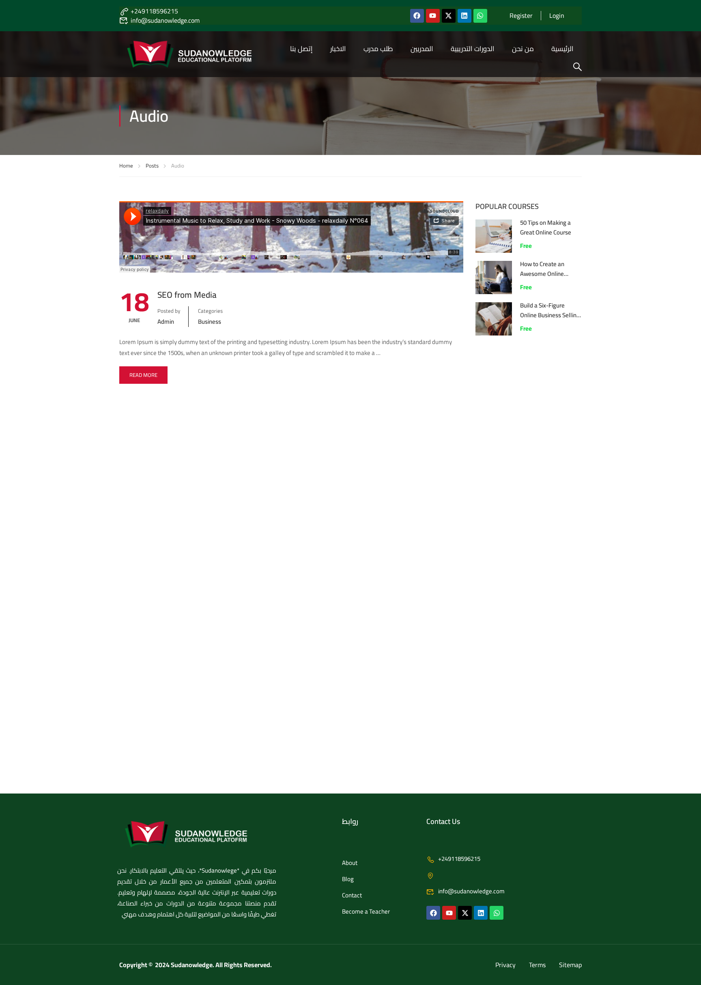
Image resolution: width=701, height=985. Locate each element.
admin (165, 321)
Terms (537, 965)
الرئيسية (562, 48)
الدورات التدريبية (473, 48)
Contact (352, 895)
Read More (143, 375)
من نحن (523, 48)
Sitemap (570, 965)
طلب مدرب (378, 48)
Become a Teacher (366, 911)
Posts (152, 165)
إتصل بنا (301, 48)
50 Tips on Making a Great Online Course (545, 227)
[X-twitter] (449, 16)
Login (556, 15)
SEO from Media (187, 295)
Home (126, 165)
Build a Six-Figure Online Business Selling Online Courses (550, 315)
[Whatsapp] (480, 16)
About (349, 863)
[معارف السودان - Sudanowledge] (200, 54)
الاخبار (338, 48)
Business (209, 321)
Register (521, 15)
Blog (348, 879)
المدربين (422, 48)
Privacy (505, 965)
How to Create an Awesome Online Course (542, 273)
